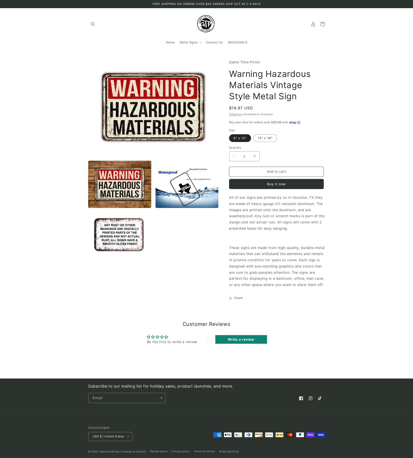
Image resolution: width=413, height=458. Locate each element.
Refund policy (159, 451)
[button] (93, 24)
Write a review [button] (241, 339)
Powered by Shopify (133, 451)
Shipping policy (229, 451)
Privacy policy (181, 451)
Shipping (235, 114)
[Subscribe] (160, 398)
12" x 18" (265, 138)
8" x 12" (240, 138)
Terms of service (204, 451)
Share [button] (238, 298)
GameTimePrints (110, 451)
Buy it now (276, 184)
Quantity (235, 147)
